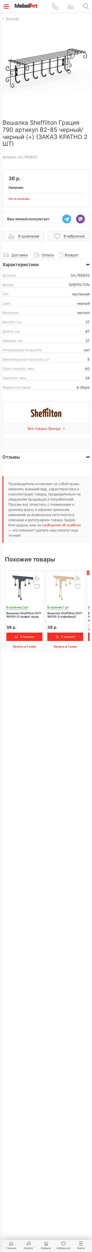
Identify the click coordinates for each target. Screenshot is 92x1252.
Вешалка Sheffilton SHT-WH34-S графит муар (24, 615)
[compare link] (70, 6)
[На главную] (26, 5)
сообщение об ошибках (61, 525)
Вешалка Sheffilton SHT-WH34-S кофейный (65, 615)
